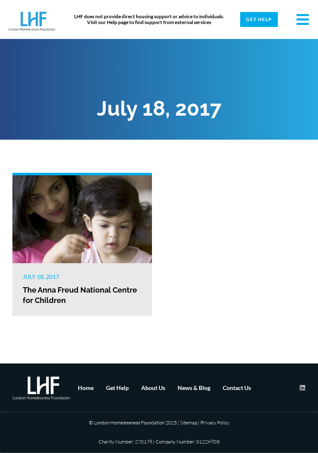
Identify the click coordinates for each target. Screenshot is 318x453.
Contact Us (237, 387)
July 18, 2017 (41, 276)
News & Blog (194, 387)
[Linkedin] (302, 388)
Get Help (117, 387)
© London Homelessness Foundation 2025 (133, 422)
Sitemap (188, 422)
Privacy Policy (214, 422)
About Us (153, 387)
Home (86, 387)
